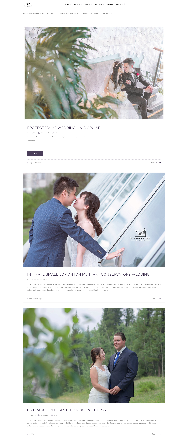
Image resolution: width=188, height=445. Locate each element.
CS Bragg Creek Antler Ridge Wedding (66, 410)
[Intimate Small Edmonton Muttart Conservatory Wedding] (94, 220)
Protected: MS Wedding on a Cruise (63, 128)
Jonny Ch (47, 133)
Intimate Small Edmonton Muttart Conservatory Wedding (88, 274)
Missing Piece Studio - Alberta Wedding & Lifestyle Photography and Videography (55, 14)
